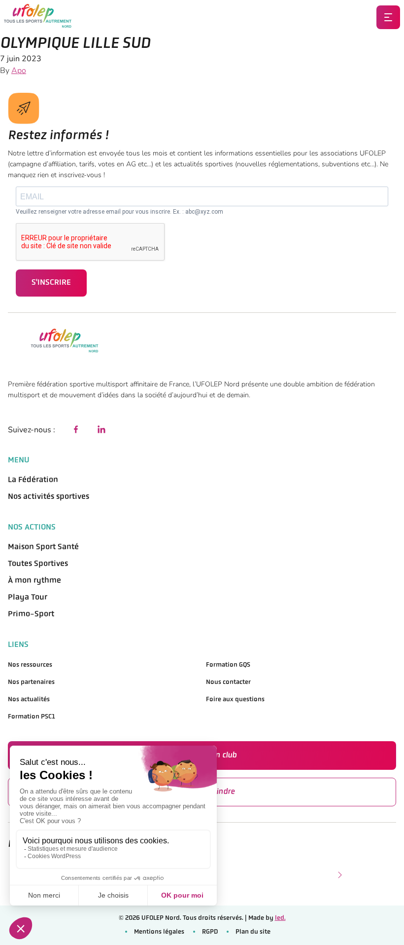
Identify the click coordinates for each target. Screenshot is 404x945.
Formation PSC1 (31, 717)
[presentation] (339, 874)
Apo (18, 70)
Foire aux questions (235, 699)
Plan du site (253, 932)
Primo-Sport (31, 614)
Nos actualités (29, 699)
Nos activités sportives (48, 497)
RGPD (210, 932)
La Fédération (33, 480)
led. (280, 918)
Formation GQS (228, 665)
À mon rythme (34, 581)
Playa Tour (27, 598)
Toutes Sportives (38, 564)
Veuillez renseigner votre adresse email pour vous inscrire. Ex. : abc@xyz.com (119, 211)
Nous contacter (228, 682)
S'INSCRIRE (51, 283)
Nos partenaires (31, 682)
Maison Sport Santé (43, 547)
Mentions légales (159, 932)
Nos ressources (30, 665)
